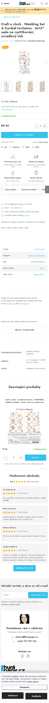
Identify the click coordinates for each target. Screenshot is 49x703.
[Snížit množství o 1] (37, 126)
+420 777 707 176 (26, 641)
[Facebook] (22, 656)
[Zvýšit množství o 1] (44, 126)
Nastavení (24, 687)
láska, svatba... (39, 274)
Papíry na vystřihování (36, 255)
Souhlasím (36, 696)
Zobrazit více (24, 568)
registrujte (25, 303)
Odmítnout (13, 695)
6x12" (42, 268)
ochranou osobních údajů (10, 604)
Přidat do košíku (24, 135)
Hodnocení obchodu (24, 475)
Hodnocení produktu (29, 189)
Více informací (7, 109)
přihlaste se (11, 303)
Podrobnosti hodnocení (36, 40)
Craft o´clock (43, 142)
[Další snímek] (46, 62)
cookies (15, 676)
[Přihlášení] (32, 3)
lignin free (25, 215)
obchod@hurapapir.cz (26, 637)
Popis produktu (10, 189)
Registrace (37, 3)
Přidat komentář (24, 330)
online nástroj (33, 681)
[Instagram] (28, 656)
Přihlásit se (38, 595)
